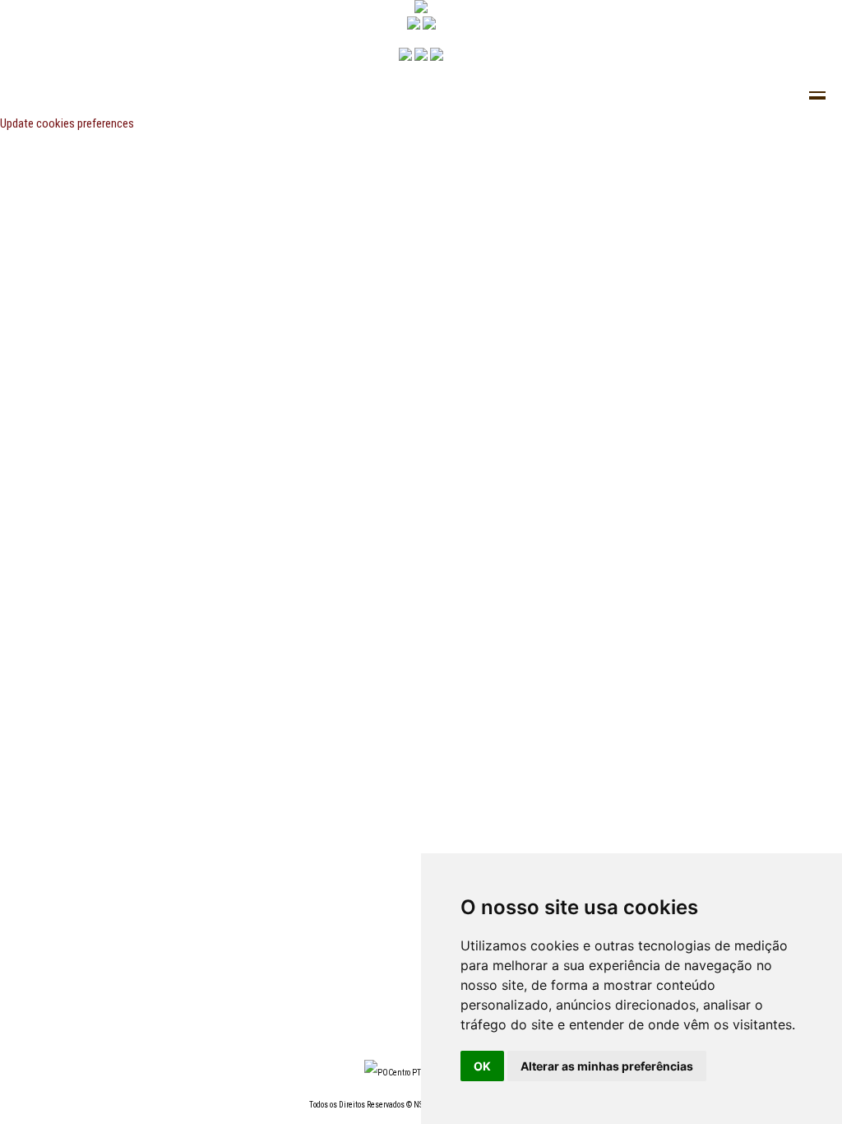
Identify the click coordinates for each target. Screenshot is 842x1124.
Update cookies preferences (67, 123)
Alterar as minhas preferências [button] (606, 1066)
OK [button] (482, 1066)
